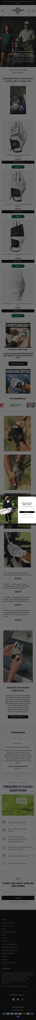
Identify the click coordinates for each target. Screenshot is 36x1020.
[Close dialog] (35, 497)
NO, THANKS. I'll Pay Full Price (27, 514)
